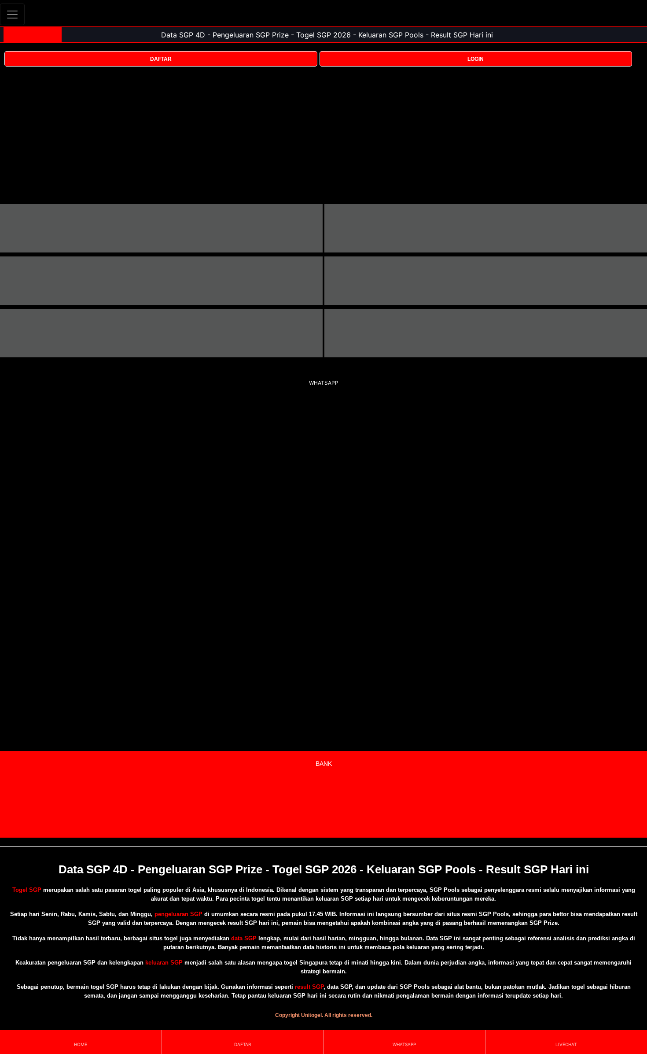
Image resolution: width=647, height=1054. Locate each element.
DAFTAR (161, 59)
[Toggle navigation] (12, 14)
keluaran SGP (164, 962)
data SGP (244, 938)
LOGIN (475, 59)
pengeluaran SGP (178, 914)
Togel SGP (26, 890)
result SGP (309, 986)
